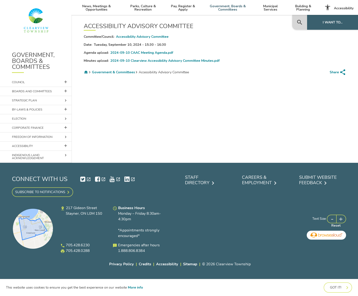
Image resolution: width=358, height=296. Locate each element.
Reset (336, 225)
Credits (145, 264)
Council (42, 82)
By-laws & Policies (42, 109)
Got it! (335, 287)
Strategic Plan (40, 100)
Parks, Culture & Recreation (143, 8)
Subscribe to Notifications (40, 192)
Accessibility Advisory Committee (142, 36)
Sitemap (190, 264)
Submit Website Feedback (318, 180)
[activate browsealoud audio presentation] (326, 235)
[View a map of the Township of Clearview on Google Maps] (33, 247)
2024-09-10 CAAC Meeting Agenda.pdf (141, 52)
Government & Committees (113, 72)
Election (40, 118)
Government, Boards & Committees (228, 8)
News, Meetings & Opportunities (96, 8)
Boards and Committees (42, 91)
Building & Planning (303, 8)
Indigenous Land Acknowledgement (40, 156)
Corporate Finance (42, 127)
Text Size (319, 218)
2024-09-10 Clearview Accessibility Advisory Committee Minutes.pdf (165, 60)
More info (135, 287)
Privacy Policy (121, 264)
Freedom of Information (40, 137)
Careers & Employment (257, 180)
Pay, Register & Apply (183, 8)
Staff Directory (197, 180)
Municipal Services (270, 8)
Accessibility (339, 7)
